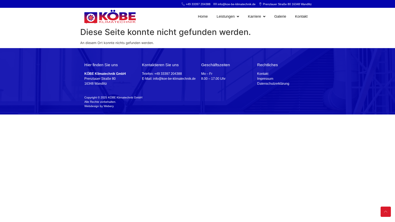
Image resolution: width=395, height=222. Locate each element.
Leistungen (226, 16)
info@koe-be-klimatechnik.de (174, 78)
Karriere (254, 16)
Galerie (280, 16)
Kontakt (301, 16)
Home (203, 16)
